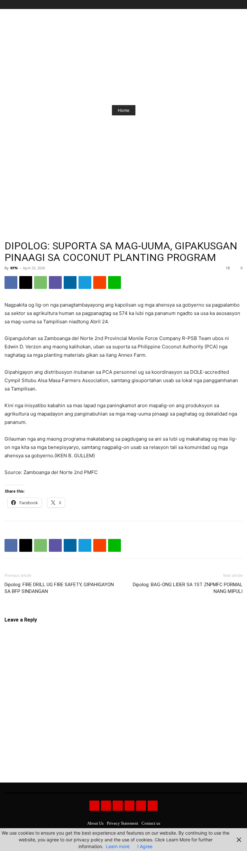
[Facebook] (209, 4)
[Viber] (55, 282)
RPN (14, 267)
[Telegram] (84, 282)
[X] (231, 4)
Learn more (118, 846)
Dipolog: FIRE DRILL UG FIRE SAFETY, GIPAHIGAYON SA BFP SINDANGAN (59, 588)
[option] (123, 110)
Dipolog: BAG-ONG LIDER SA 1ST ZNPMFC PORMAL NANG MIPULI (187, 588)
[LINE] (114, 282)
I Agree (144, 846)
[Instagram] (217, 4)
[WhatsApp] (40, 282)
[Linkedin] (70, 282)
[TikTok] (224, 4)
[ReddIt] (99, 282)
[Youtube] (238, 4)
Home (124, 110)
